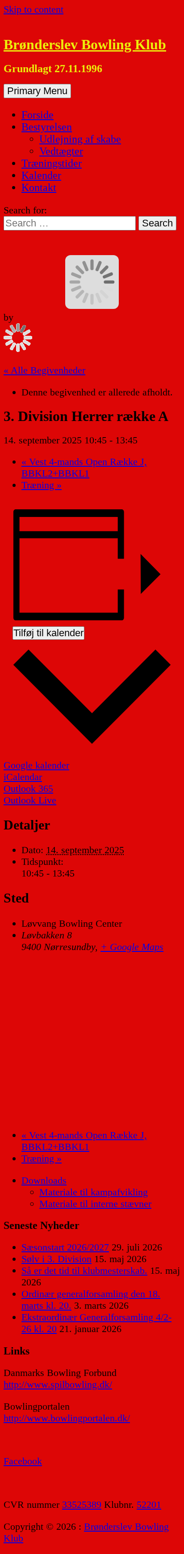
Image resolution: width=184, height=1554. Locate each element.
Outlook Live (30, 800)
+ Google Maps (131, 946)
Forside (37, 115)
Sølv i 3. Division (56, 1258)
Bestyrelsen (46, 127)
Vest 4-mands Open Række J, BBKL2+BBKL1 (84, 467)
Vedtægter (61, 151)
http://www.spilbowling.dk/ (58, 1384)
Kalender (41, 175)
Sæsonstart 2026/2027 (65, 1247)
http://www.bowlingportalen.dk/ (67, 1418)
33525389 (81, 1504)
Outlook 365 (28, 788)
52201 (149, 1504)
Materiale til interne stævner (95, 1203)
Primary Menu (37, 90)
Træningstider (51, 163)
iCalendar (23, 776)
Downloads (44, 1180)
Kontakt (38, 187)
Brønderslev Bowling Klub (85, 44)
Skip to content (33, 9)
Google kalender (36, 765)
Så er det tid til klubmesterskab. (84, 1270)
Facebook (23, 1461)
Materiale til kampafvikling (93, 1192)
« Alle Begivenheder (44, 370)
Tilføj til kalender (48, 632)
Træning (41, 485)
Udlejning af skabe (80, 139)
